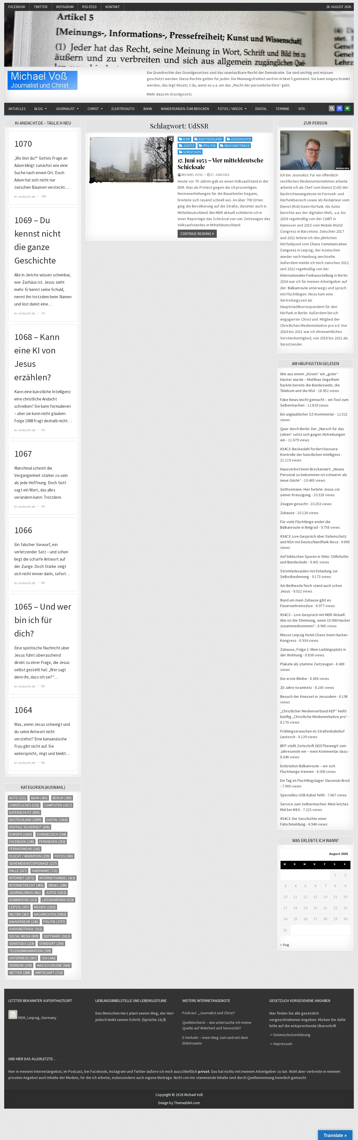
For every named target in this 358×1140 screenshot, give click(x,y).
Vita (301, 108)
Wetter (19, 972)
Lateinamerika (58, 899)
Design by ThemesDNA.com (179, 1103)
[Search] (331, 108)
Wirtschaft (49, 972)
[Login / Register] (347, 108)
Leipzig (19, 907)
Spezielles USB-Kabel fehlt (302, 795)
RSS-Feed (89, 6)
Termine (282, 108)
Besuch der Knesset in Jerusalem (308, 696)
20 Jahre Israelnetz (296, 687)
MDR (21, 1017)
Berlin (62, 798)
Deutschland (210, 139)
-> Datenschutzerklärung (289, 1034)
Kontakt (112, 6)
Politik (209, 145)
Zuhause (287, 512)
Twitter (41, 6)
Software (57, 936)
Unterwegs (23, 958)
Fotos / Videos (230, 108)
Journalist (65, 108)
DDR (186, 139)
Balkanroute (298, 287)
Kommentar (23, 899)
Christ (93, 108)
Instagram (65, 6)
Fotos (64, 856)
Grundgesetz (181, 94)
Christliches (24, 805)
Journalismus (25, 892)
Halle (18, 870)
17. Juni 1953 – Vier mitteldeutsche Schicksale (220, 163)
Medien (45, 907)
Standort (51, 943)
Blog (38, 108)
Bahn (147, 108)
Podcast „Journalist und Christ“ (208, 1012)
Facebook (16, 6)
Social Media (24, 936)
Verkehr (20, 965)
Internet (21, 878)
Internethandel (57, 878)
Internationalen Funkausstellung (306, 275)
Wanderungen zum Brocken (185, 108)
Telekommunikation (30, 950)
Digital (261, 108)
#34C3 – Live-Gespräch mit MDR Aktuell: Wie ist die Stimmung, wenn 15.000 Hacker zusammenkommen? (315, 620)
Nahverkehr (23, 921)
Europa (20, 834)
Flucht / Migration (29, 856)
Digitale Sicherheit (29, 827)
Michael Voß (192, 174)
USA (49, 958)
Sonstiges (192, 152)
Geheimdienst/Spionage (33, 863)
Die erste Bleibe (293, 678)
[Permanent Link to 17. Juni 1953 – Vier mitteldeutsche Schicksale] (131, 160)
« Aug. (285, 944)
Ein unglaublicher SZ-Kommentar (307, 414)
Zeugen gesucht (294, 503)
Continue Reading (195, 233)
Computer (58, 805)
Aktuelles (16, 108)
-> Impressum (280, 1043)
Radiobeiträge (237, 145)
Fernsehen (52, 841)
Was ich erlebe (53, 965)
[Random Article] (339, 108)
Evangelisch (51, 834)
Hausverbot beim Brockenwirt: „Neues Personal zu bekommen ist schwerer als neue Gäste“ (313, 475)
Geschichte (241, 139)
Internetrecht (26, 885)
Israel (57, 885)
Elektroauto (123, 108)
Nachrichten (50, 914)
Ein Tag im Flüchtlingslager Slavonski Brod (315, 780)
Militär (19, 914)
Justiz (188, 145)
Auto (17, 798)
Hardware (45, 870)
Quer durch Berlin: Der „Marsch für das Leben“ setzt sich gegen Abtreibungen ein (312, 434)
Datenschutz (24, 812)
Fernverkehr (24, 849)
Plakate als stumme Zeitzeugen (306, 663)
